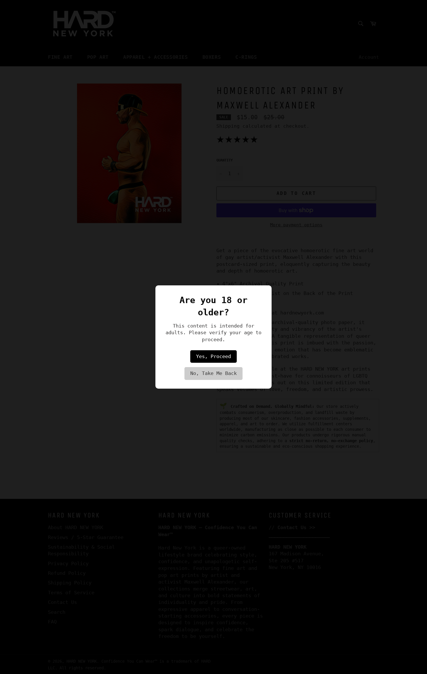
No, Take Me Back (213, 373)
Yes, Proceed (213, 356)
